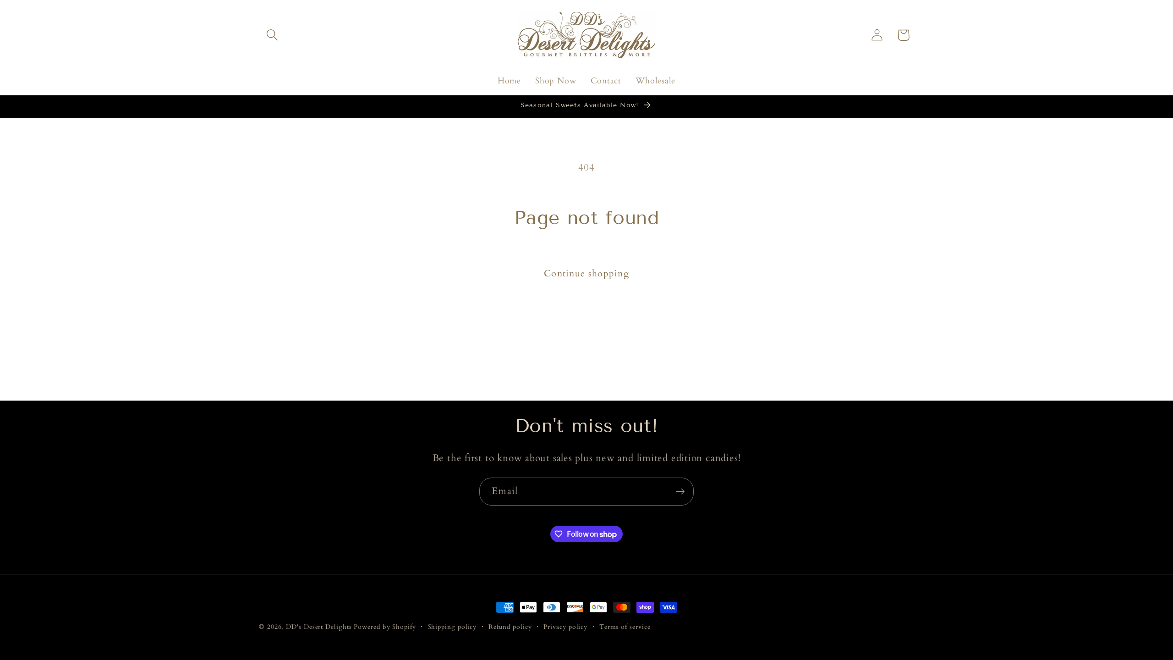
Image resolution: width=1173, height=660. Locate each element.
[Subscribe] (680, 492)
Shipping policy (452, 626)
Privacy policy (565, 626)
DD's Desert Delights (318, 626)
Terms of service (625, 626)
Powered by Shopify (385, 626)
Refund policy (510, 626)
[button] (272, 35)
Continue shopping (586, 274)
